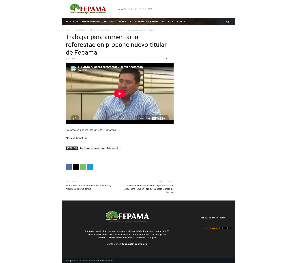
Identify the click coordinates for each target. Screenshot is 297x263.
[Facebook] (69, 167)
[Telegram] (90, 167)
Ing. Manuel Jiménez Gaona (92, 148)
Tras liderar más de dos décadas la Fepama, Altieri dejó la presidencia (88, 187)
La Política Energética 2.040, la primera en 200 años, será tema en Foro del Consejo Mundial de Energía (149, 189)
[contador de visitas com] (225, 228)
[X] (76, 167)
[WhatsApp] (83, 167)
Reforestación (113, 148)
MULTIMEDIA (79, 30)
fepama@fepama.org (134, 244)
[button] (227, 21)
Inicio (68, 30)
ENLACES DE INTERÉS (213, 217)
